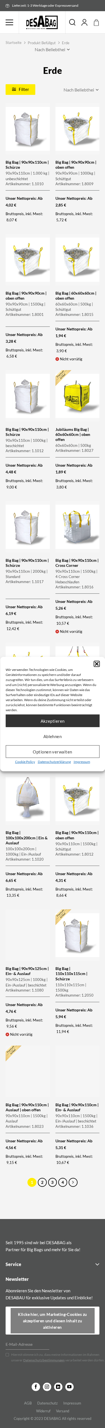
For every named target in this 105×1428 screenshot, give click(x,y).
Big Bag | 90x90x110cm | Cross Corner (77, 563)
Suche (72, 22)
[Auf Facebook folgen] (36, 1387)
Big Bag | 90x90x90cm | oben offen (75, 165)
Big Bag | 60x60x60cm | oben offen (75, 295)
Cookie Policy (25, 762)
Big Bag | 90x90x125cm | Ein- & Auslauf (27, 971)
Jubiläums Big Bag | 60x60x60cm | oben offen (72, 434)
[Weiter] (73, 1182)
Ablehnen (52, 736)
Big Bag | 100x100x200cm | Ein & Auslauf (27, 837)
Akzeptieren (53, 720)
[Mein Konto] (84, 22)
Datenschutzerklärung (54, 762)
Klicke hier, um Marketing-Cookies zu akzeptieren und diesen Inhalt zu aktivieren (52, 1321)
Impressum (82, 762)
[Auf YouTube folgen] (69, 1387)
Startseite (14, 42)
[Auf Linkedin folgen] (58, 1387)
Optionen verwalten (52, 751)
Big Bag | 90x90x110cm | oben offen (77, 835)
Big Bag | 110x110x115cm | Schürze (71, 973)
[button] (96, 664)
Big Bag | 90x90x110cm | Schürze (27, 165)
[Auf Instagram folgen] (47, 1387)
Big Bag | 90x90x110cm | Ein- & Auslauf (77, 1107)
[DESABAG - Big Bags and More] (42, 22)
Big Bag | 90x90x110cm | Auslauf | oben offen (27, 1107)
